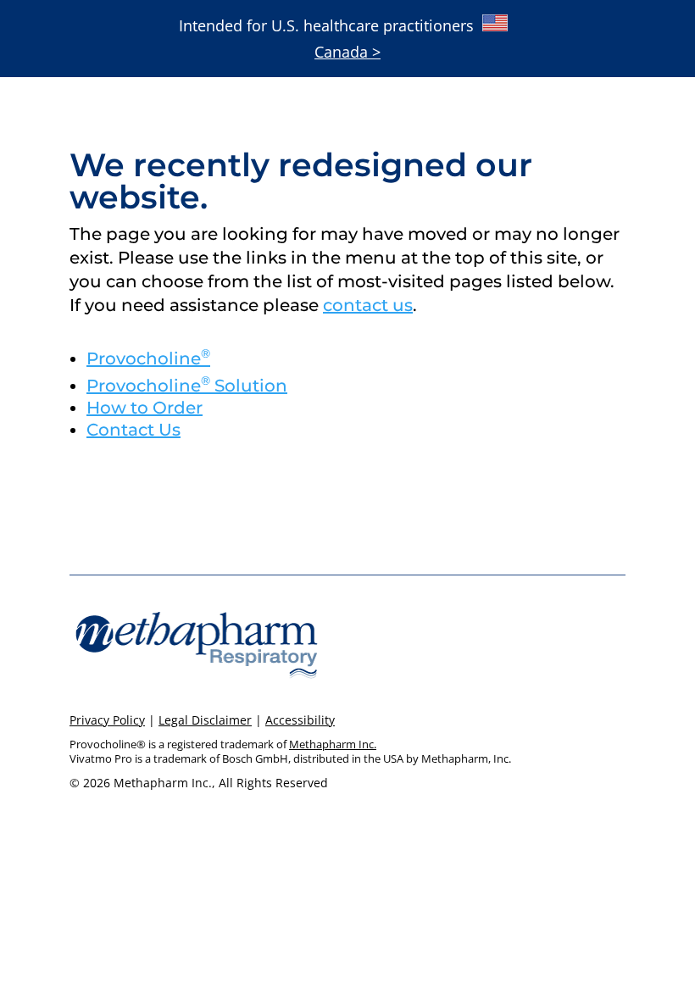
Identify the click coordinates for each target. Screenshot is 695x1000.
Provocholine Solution (186, 385)
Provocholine (148, 358)
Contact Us (133, 429)
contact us (368, 305)
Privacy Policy (107, 720)
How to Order (144, 407)
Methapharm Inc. (332, 744)
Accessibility (300, 720)
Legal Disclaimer (205, 720)
